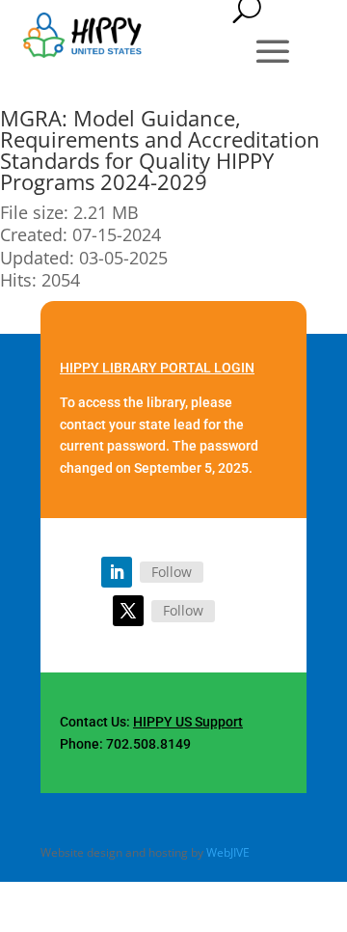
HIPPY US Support (188, 721)
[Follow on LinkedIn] (116, 572)
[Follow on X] (128, 610)
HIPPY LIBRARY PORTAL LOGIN (157, 367)
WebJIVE (228, 852)
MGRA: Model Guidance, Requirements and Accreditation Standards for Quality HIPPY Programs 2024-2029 (160, 149)
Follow (171, 571)
